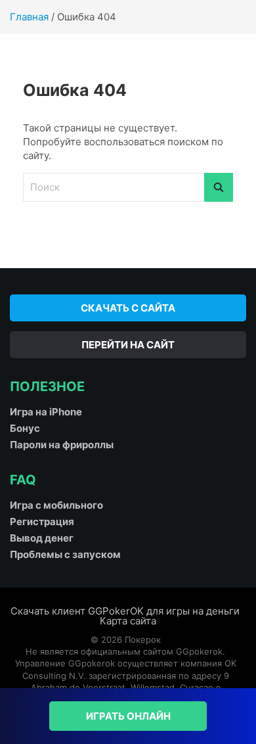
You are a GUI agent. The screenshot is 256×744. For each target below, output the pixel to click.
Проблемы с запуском (65, 554)
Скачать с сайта (128, 308)
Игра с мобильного (56, 505)
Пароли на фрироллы (62, 444)
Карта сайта (128, 621)
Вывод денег (42, 538)
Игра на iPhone (46, 412)
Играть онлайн (128, 716)
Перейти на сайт (128, 344)
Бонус (25, 428)
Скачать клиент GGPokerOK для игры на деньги (125, 611)
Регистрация (42, 521)
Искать (218, 187)
